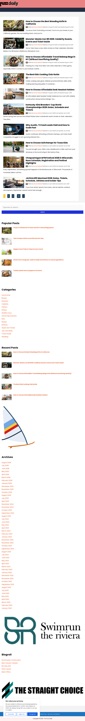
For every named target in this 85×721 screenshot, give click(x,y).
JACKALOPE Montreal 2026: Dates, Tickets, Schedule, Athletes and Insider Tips (47, 179)
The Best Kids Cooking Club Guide (42, 74)
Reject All (21, 714)
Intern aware (6, 669)
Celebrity (5, 304)
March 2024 (6, 531)
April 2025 (5, 501)
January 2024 (7, 537)
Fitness (4, 310)
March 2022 (6, 602)
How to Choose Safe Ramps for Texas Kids (47, 142)
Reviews (5, 325)
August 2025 (6, 495)
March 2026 (6, 477)
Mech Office (6, 672)
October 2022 (7, 581)
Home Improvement (9, 316)
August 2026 (6, 462)
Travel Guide (6, 334)
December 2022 (7, 575)
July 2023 (5, 555)
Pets (3, 319)
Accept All (32, 714)
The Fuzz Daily (48, 718)
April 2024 (5, 528)
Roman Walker (38, 27)
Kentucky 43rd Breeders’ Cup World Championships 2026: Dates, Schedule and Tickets (47, 107)
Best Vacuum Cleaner (10, 663)
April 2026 (5, 474)
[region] (21, 708)
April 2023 (5, 564)
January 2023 (7, 572)
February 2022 (7, 605)
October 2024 (7, 510)
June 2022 (5, 593)
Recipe (4, 322)
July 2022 (5, 590)
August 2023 (6, 552)
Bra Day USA (6, 666)
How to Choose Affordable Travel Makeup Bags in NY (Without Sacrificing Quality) (50, 58)
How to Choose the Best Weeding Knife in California (46, 22)
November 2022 (7, 578)
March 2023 (6, 567)
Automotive (6, 295)
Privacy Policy (43, 714)
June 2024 (5, 522)
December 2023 (7, 540)
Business (5, 301)
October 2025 (7, 492)
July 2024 (5, 519)
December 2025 (8, 486)
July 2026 (5, 465)
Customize (11, 714)
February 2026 (7, 480)
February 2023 (7, 569)
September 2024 (8, 513)
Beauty (4, 298)
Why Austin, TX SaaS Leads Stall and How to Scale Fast (48, 126)
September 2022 (8, 584)
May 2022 (5, 596)
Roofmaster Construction (11, 660)
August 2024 (6, 516)
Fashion (4, 307)
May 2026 (5, 471)
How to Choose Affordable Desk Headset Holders (50, 89)
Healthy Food (6, 313)
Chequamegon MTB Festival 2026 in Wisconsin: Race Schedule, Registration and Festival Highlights (49, 160)
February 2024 (7, 534)
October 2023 (7, 546)
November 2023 (7, 543)
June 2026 (5, 468)
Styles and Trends (8, 328)
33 (19, 196)
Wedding (5, 337)
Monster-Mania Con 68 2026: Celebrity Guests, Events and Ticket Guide (49, 40)
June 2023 (5, 558)
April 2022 (5, 599)
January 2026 (7, 483)
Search (42, 212)
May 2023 (5, 561)
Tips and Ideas (7, 331)
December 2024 (8, 504)
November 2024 (8, 507)
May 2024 (5, 525)
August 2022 (6, 587)
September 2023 (8, 549)
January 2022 (7, 608)
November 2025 (8, 489)
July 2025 (5, 498)
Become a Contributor (54, 714)
